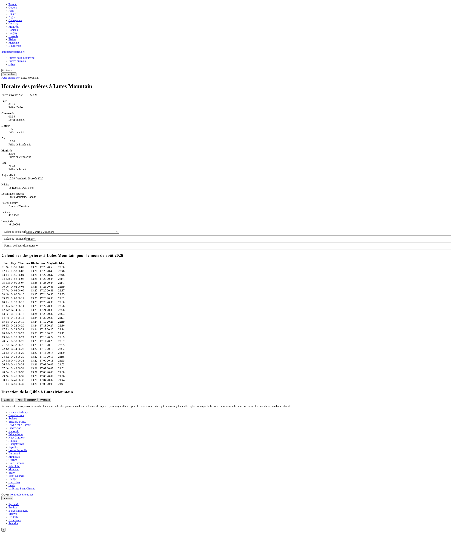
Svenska (13, 523)
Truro (11, 472)
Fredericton (14, 427)
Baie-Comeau (16, 415)
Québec (12, 459)
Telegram (31, 400)
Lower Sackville (17, 450)
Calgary (12, 33)
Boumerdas (14, 45)
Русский (13, 504)
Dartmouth (14, 453)
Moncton (13, 469)
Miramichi (14, 456)
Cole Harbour (16, 463)
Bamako (13, 29)
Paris (11, 10)
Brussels (13, 36)
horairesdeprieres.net (12, 51)
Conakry (13, 23)
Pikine (12, 39)
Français (7, 498)
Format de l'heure (14, 245)
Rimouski (13, 431)
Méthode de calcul (14, 231)
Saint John (14, 466)
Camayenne (15, 20)
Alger (11, 17)
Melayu (12, 513)
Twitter (19, 400)
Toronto (12, 4)
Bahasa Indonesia (18, 510)
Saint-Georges (16, 475)
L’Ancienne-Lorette (19, 424)
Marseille (13, 42)
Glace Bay (14, 482)
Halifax (12, 440)
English (12, 507)
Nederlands (14, 520)
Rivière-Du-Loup (18, 412)
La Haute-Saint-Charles (21, 488)
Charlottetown (16, 443)
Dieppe (12, 478)
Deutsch (13, 516)
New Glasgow (16, 437)
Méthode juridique (14, 238)
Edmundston (15, 434)
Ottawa (12, 7)
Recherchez (9, 74)
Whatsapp (45, 400)
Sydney (12, 418)
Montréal (13, 26)
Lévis (11, 485)
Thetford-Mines (17, 421)
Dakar (11, 13)
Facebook (8, 400)
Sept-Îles (13, 447)
